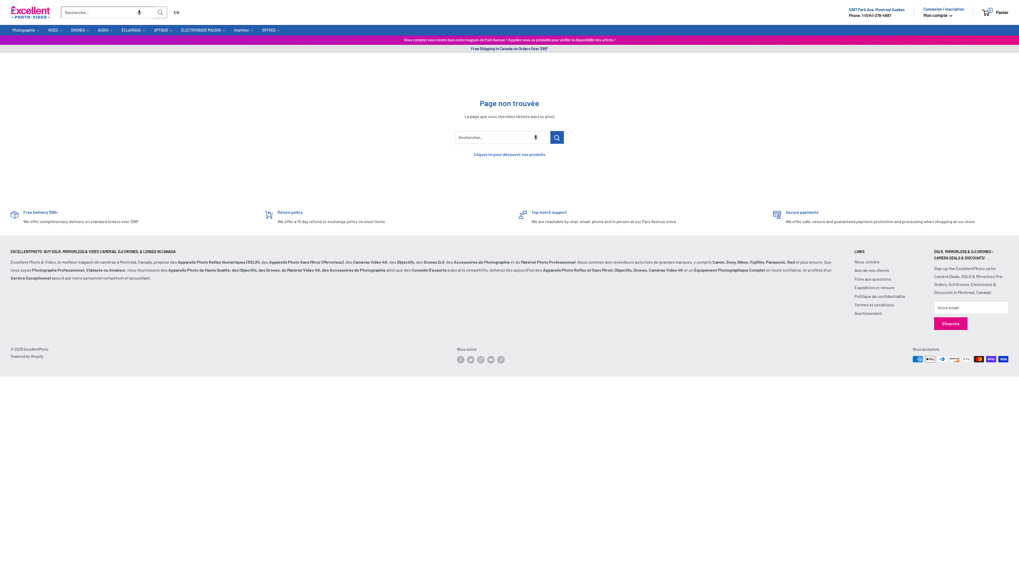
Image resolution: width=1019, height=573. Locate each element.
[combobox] (107, 12)
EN (176, 12)
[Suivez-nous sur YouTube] (491, 359)
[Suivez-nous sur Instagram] (481, 359)
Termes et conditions (874, 304)
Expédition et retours (874, 287)
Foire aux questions (872, 278)
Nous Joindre (867, 261)
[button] (139, 12)
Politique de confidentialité (879, 296)
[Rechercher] (160, 12)
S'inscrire (951, 323)
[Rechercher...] (557, 137)
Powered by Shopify (27, 356)
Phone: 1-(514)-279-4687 (870, 15)
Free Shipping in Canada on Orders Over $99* (509, 48)
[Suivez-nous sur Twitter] (470, 359)
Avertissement (868, 313)
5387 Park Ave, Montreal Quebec (877, 9)
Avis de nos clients (871, 270)
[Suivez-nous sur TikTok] (501, 359)
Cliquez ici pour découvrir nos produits (509, 154)
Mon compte (935, 15)
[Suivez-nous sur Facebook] (460, 359)
